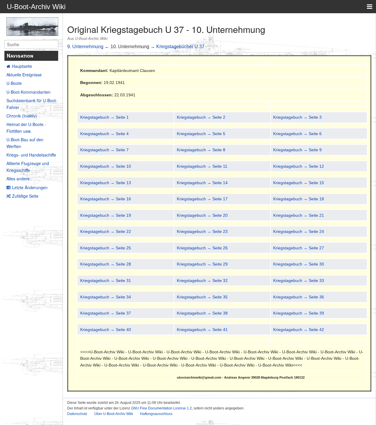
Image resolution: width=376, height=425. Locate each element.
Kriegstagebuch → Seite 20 (202, 215)
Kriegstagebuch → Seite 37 (105, 313)
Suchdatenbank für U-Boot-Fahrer (31, 104)
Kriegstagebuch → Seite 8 (201, 149)
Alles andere (18, 179)
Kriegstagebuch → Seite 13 (105, 182)
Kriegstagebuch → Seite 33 (298, 280)
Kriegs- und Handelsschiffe (31, 155)
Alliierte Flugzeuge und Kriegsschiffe (27, 166)
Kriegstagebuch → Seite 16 (105, 198)
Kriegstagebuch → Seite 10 (105, 166)
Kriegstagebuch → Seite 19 (105, 215)
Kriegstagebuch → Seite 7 (104, 149)
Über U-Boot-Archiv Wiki (113, 414)
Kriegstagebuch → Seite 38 (202, 313)
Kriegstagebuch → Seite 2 (201, 117)
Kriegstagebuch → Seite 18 (298, 198)
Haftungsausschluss (156, 414)
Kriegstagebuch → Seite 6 (297, 133)
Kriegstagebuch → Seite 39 (298, 313)
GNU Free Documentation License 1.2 (161, 408)
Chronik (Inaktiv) (21, 116)
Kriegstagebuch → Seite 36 (298, 297)
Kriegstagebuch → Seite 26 (202, 248)
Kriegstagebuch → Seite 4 (104, 133)
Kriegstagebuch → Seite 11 (202, 166)
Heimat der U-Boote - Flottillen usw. (26, 127)
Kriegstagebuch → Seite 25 (105, 248)
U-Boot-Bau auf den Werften (24, 143)
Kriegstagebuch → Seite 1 (104, 117)
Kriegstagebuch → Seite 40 (105, 329)
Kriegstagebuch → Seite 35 (202, 297)
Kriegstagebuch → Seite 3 (297, 117)
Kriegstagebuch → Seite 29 (202, 264)
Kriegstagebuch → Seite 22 (105, 231)
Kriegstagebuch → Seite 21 (298, 215)
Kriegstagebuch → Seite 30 (298, 264)
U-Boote (14, 83)
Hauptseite (22, 66)
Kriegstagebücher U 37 (180, 46)
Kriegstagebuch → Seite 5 (201, 133)
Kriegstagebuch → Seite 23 (202, 231)
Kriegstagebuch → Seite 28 (105, 264)
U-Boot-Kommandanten (28, 92)
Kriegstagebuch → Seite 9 (297, 149)
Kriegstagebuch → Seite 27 (298, 248)
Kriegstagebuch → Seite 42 (298, 329)
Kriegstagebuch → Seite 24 (298, 231)
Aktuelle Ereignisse (24, 75)
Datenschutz (77, 414)
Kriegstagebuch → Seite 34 (105, 297)
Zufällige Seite (25, 196)
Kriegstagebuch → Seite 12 (298, 166)
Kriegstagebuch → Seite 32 (202, 280)
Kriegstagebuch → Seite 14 (202, 182)
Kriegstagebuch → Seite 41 (202, 329)
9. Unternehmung (85, 46)
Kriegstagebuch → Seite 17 (202, 198)
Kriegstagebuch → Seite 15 (298, 182)
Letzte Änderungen (30, 187)
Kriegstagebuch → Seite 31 (105, 280)
